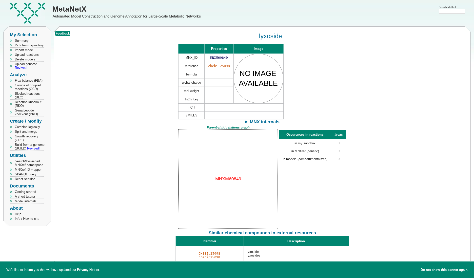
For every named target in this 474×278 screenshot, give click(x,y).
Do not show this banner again (444, 270)
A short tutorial (25, 196)
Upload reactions (27, 54)
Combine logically (27, 127)
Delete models (25, 59)
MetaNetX (69, 9)
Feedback (63, 33)
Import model (24, 50)
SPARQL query (26, 174)
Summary (22, 40)
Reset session (25, 179)
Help (18, 214)
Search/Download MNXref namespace (29, 163)
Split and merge (26, 131)
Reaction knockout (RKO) (28, 104)
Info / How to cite (27, 219)
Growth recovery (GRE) (26, 138)
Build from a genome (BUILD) (29, 146)
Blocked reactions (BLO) (27, 95)
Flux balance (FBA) (28, 80)
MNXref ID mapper (28, 169)
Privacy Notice (88, 270)
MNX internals (264, 121)
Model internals (26, 201)
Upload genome (26, 66)
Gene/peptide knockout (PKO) (26, 112)
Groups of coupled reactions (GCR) (28, 87)
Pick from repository (29, 45)
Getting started (25, 192)
